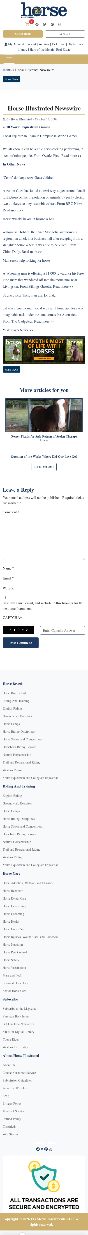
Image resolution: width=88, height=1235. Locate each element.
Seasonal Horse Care (16, 983)
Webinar (44, 44)
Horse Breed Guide (15, 693)
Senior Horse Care (14, 990)
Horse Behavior (13, 890)
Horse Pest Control (15, 952)
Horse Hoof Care (13, 929)
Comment (11, 512)
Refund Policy (12, 1119)
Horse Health (11, 921)
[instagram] (59, 24)
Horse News (11, 79)
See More (44, 466)
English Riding (12, 708)
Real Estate (63, 49)
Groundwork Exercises (17, 716)
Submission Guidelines (17, 1080)
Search (66, 34)
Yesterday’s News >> (18, 330)
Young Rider (11, 1039)
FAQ (6, 1096)
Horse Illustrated (21, 119)
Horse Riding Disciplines (19, 731)
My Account (15, 44)
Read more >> (71, 155)
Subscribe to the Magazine (19, 1008)
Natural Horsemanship (17, 754)
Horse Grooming (13, 914)
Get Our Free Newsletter (18, 1024)
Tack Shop (58, 44)
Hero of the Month (42, 49)
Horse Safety (11, 960)
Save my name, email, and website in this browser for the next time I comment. (43, 606)
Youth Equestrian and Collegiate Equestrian (30, 777)
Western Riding (12, 770)
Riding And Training (16, 701)
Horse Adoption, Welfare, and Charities (28, 883)
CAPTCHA (12, 617)
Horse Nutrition (13, 944)
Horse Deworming (14, 906)
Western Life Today (15, 1047)
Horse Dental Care (14, 898)
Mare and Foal (12, 975)
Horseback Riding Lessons (19, 747)
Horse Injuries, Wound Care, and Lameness (30, 937)
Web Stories (10, 1134)
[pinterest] (52, 24)
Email (8, 578)
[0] (27, 24)
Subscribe (23, 34)
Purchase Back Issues (16, 1016)
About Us (9, 1065)
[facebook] (37, 24)
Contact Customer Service (19, 1072)
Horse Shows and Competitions (23, 739)
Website (8, 588)
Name (8, 568)
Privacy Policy (12, 1103)
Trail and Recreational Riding (21, 762)
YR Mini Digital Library (18, 1031)
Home (7, 69)
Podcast (31, 44)
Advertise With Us (14, 1088)
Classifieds (9, 1126)
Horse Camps (11, 724)
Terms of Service (14, 1111)
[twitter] (44, 24)
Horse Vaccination (14, 967)
